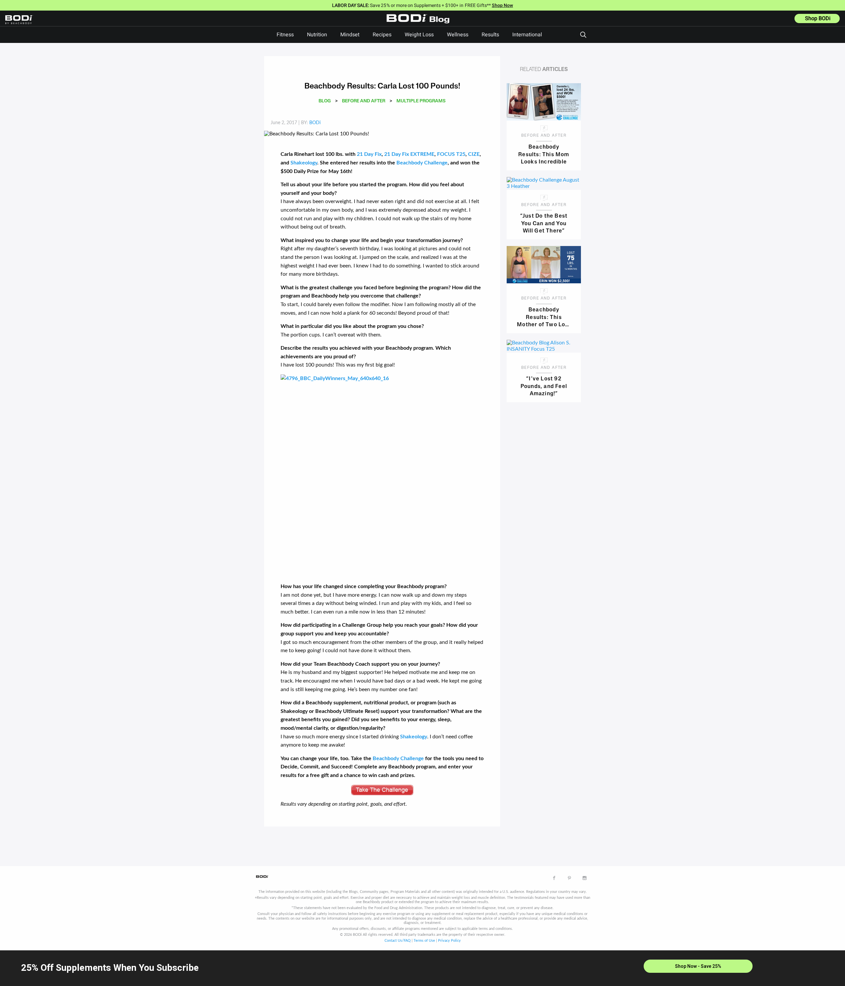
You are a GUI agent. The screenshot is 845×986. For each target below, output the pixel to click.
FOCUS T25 (451, 154)
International (527, 35)
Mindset (349, 35)
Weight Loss (419, 35)
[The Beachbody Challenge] (382, 475)
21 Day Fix (369, 154)
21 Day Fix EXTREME (409, 154)
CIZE (474, 154)
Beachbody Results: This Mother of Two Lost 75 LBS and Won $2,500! (544, 316)
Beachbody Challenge (421, 162)
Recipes (382, 35)
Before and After (363, 101)
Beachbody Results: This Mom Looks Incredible (543, 154)
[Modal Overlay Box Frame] (422, 968)
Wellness (457, 35)
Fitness (285, 35)
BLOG (325, 101)
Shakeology (303, 162)
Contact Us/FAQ (398, 940)
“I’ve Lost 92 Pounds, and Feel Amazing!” (544, 385)
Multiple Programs (421, 101)
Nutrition (317, 35)
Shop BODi (817, 18)
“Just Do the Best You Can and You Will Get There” (543, 223)
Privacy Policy (449, 940)
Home (419, 23)
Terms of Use (424, 940)
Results (490, 35)
